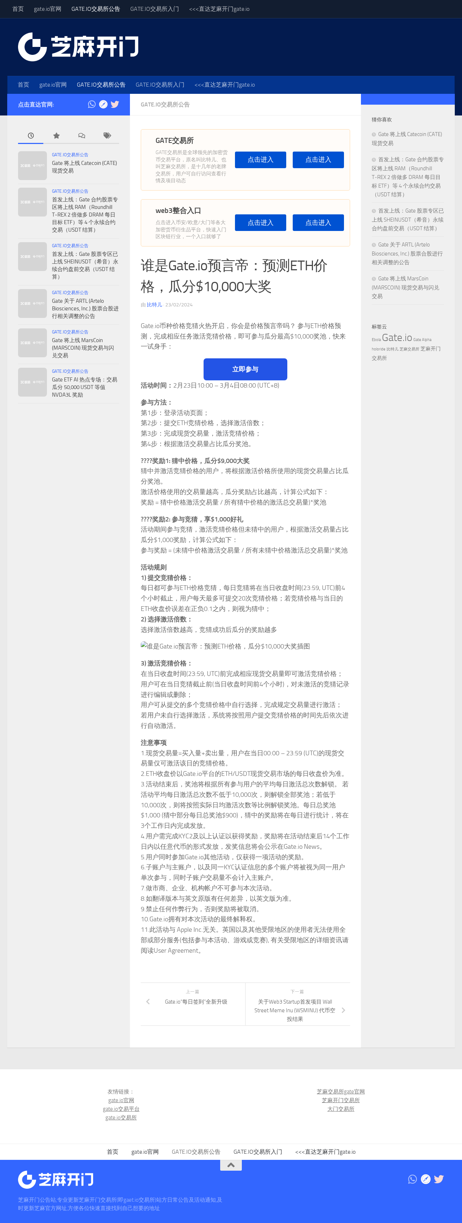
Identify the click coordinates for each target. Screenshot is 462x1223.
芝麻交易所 (409, 349)
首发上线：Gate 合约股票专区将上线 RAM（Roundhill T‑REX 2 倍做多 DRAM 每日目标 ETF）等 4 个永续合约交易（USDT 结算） (85, 214)
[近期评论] (81, 136)
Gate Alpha (422, 339)
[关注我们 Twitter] (114, 104)
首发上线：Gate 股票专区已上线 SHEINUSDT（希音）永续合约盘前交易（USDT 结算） (408, 220)
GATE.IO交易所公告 (95, 8)
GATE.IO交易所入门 (154, 8)
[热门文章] (56, 136)
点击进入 (261, 159)
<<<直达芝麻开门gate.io (219, 8)
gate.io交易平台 (121, 1109)
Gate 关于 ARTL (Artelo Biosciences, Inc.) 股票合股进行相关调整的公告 (85, 308)
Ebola (376, 339)
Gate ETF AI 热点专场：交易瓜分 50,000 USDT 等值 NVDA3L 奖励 (84, 387)
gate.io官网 (47, 8)
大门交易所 (340, 1109)
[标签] (106, 136)
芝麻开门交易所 (341, 1100)
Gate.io (397, 337)
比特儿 (154, 305)
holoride (378, 349)
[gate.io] (103, 104)
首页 (18, 8)
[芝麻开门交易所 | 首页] (78, 46)
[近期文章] (30, 136)
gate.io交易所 (121, 1117)
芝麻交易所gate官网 (341, 1091)
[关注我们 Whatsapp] (91, 104)
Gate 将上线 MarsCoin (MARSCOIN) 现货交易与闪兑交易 (83, 348)
